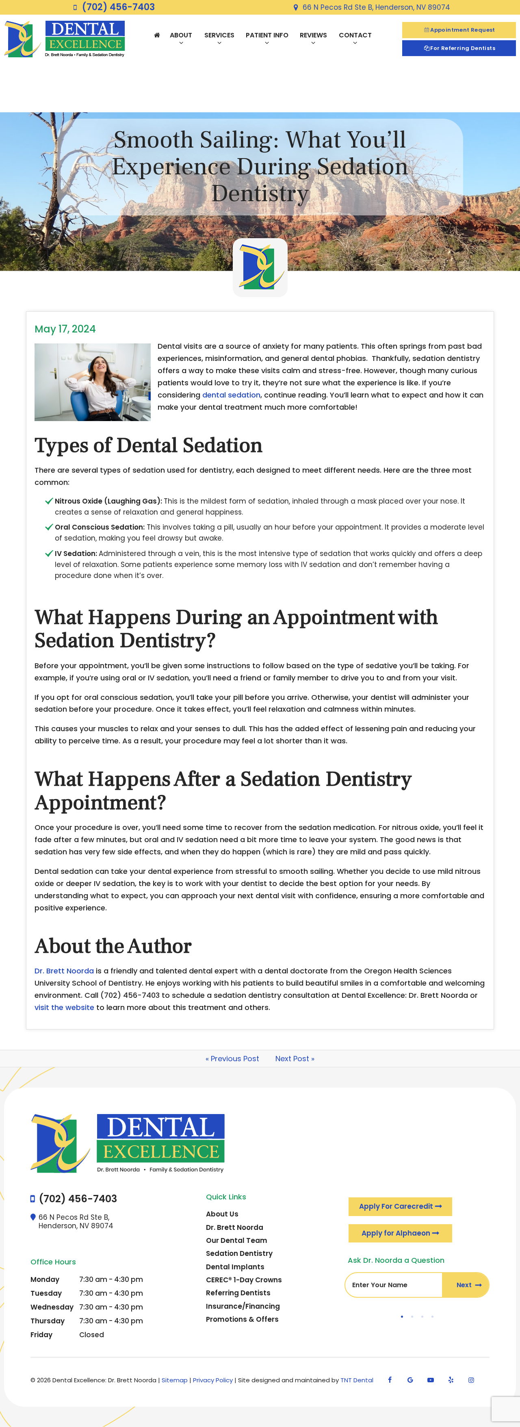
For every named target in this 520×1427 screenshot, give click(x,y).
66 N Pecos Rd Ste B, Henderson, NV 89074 (376, 7)
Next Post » (294, 1058)
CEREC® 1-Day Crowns (244, 1280)
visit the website (64, 1007)
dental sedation (231, 395)
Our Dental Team (236, 1240)
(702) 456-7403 (118, 7)
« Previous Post (232, 1058)
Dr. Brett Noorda (64, 971)
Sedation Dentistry (239, 1253)
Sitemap (175, 1380)
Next (465, 1285)
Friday (41, 1335)
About (181, 35)
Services (219, 35)
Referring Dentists (238, 1293)
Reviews (313, 35)
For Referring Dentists (462, 48)
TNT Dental (356, 1380)
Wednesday (52, 1307)
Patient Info (267, 35)
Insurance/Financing (243, 1306)
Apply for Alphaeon (396, 1233)
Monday (44, 1279)
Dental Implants (235, 1267)
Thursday (47, 1321)
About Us (222, 1214)
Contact (355, 35)
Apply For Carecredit (396, 1206)
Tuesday (46, 1293)
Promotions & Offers (242, 1319)
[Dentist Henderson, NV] (157, 35)
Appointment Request (462, 30)
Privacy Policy (213, 1380)
